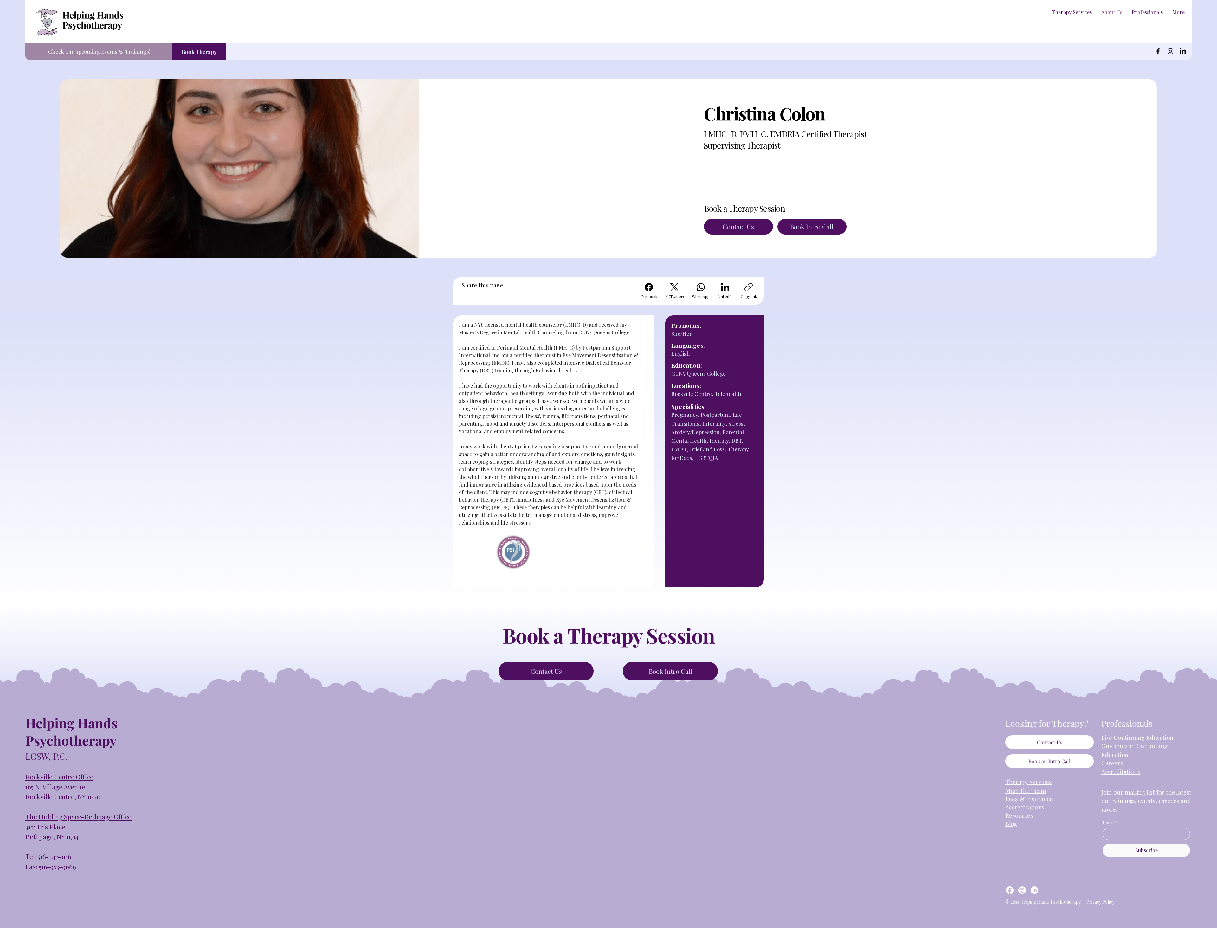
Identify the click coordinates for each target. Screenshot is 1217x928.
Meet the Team (1025, 790)
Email (1110, 822)
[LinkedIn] (1183, 51)
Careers (1112, 763)
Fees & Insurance (1029, 799)
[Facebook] (1158, 51)
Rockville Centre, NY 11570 (62, 796)
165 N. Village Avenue (55, 786)
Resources (1019, 815)
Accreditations (1120, 771)
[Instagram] (1170, 51)
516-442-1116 (54, 856)
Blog (1011, 823)
